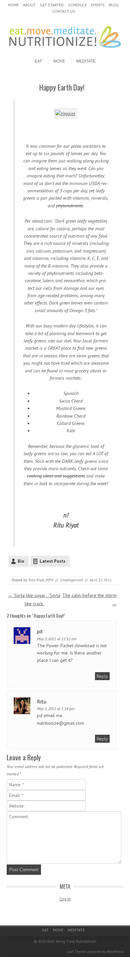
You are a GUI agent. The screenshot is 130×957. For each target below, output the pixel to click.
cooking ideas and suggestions (56, 476)
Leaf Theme (76, 951)
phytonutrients (69, 206)
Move (59, 61)
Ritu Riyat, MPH (41, 580)
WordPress (115, 951)
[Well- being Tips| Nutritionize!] (65, 49)
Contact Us (63, 11)
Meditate (86, 61)
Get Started (52, 4)
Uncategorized (71, 580)
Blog (114, 4)
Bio (21, 561)
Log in (65, 899)
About (29, 4)
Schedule (77, 4)
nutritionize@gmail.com (60, 723)
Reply (102, 676)
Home (13, 4)
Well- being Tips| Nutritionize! (71, 941)
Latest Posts (52, 561)
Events (98, 4)
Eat (38, 61)
